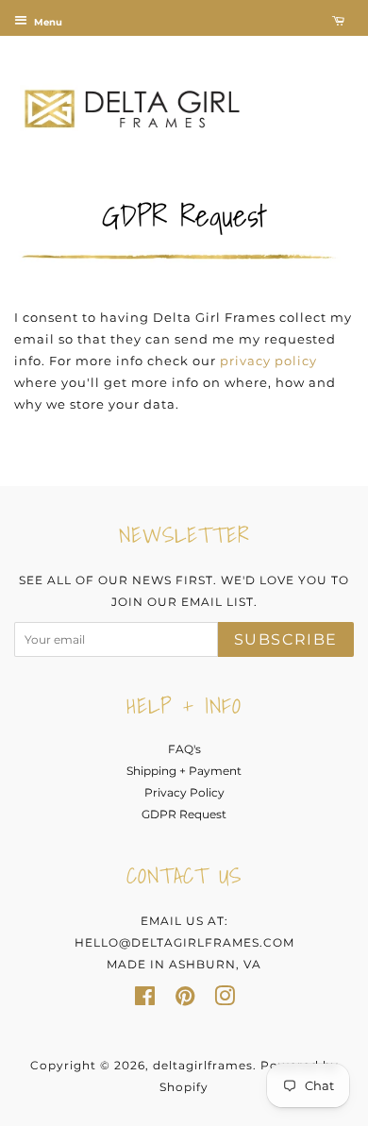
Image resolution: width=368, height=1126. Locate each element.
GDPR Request (184, 814)
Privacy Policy (184, 792)
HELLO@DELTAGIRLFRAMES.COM (184, 942)
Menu (46, 22)
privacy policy (268, 360)
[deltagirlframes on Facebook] (145, 1000)
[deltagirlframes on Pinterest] (185, 1000)
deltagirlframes (203, 1065)
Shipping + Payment (184, 771)
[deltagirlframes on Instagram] (224, 1000)
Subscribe (286, 639)
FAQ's (184, 749)
